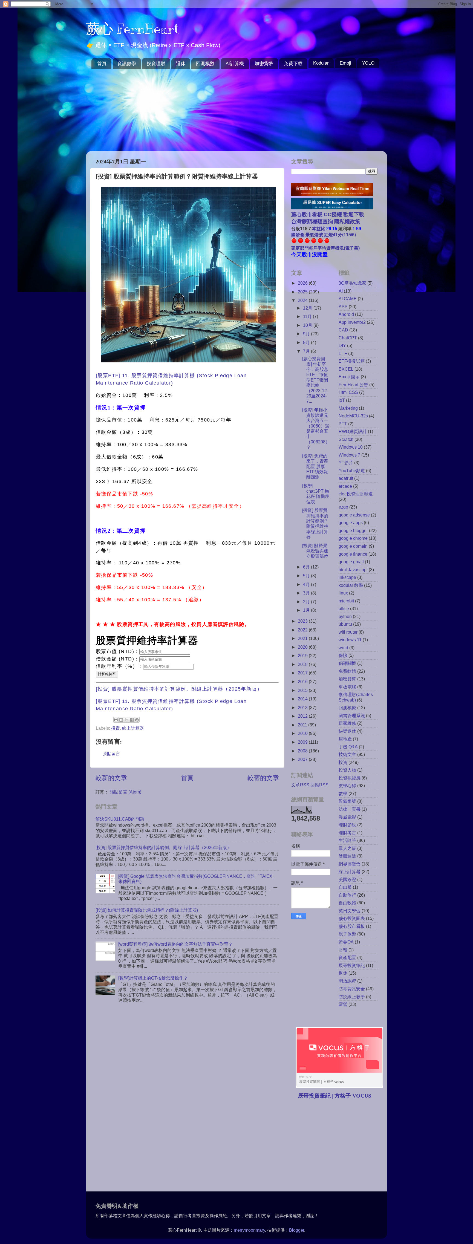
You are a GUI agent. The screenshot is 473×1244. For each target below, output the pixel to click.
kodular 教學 (351, 585)
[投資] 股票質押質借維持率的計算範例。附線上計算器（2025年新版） (179, 689)
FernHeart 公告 (353, 384)
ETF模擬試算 (352, 361)
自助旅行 (347, 895)
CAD (343, 329)
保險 (343, 655)
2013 (303, 707)
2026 (303, 283)
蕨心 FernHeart (132, 28)
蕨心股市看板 (352, 926)
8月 (307, 342)
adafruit (346, 478)
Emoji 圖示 (349, 376)
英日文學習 (349, 910)
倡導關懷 (347, 663)
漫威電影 (347, 817)
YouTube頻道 (352, 470)
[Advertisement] (236, 110)
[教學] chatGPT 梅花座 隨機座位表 (315, 493)
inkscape (347, 577)
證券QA (346, 941)
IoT (342, 400)
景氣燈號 (347, 801)
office (344, 608)
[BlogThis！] (121, 720)
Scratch (346, 439)
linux (343, 592)
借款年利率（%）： (119, 666)
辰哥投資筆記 (352, 965)
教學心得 (347, 785)
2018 (303, 664)
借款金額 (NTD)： (117, 659)
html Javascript (353, 569)
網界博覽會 (349, 863)
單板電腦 (347, 686)
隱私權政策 (346, 221)
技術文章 (347, 754)
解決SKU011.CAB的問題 (120, 818)
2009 (303, 742)
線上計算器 (133, 728)
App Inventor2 (352, 322)
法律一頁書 (349, 809)
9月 (307, 333)
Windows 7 (349, 454)
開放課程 (347, 981)
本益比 (318, 228)
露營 (343, 1004)
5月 (307, 575)
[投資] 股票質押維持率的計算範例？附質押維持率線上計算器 (315, 523)
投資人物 (347, 769)
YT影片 (346, 462)
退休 (180, 63)
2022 (303, 629)
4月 (307, 584)
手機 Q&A (348, 746)
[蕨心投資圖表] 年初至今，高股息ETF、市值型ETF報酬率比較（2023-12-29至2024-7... (315, 380)
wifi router (348, 632)
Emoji (345, 63)
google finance (353, 554)
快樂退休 (347, 731)
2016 (303, 681)
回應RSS (319, 784)
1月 (307, 610)
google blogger (353, 530)
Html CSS (348, 392)
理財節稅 (347, 824)
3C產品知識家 (352, 283)
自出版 (345, 887)
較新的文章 (111, 777)
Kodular (321, 63)
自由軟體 (347, 902)
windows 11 (350, 639)
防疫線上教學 (352, 996)
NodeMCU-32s (353, 415)
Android (346, 314)
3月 (307, 592)
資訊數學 (126, 63)
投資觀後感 (349, 777)
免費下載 (293, 63)
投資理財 (156, 63)
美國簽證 (347, 879)
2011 (303, 724)
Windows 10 (351, 447)
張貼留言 (111, 753)
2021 (303, 638)
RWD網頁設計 (353, 431)
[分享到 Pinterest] (137, 720)
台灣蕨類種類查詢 (312, 221)
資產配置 (347, 957)
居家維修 (347, 723)
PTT (343, 423)
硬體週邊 (347, 855)
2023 (303, 621)
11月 (308, 316)
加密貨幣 (264, 63)
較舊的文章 (263, 777)
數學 (343, 793)
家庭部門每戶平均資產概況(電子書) (325, 248)
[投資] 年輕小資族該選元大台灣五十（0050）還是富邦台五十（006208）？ (316, 428)
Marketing (348, 408)
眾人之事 (347, 848)
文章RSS (300, 784)
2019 (303, 655)
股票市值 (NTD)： (117, 651)
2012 (303, 716)
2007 (303, 759)
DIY (342, 345)
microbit (346, 600)
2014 (303, 698)
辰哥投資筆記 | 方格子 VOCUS (334, 1096)
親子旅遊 (347, 933)
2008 (303, 750)
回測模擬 (205, 63)
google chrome (353, 538)
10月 (308, 325)
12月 (308, 307)
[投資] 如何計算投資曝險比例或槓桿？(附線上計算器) (147, 910)
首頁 (101, 63)
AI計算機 (235, 63)
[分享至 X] (126, 720)
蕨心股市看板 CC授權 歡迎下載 (327, 214)
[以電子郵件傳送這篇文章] (116, 720)
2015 (303, 690)
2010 (303, 733)
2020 (303, 647)
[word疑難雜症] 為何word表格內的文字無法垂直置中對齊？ (175, 944)
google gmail (351, 561)
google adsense (354, 514)
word (343, 647)
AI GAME (348, 298)
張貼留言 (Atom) (125, 791)
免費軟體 (347, 671)
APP (343, 306)
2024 (303, 300)
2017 (303, 672)
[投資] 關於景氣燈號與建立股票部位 (315, 551)
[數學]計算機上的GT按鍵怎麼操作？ (153, 977)
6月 (307, 566)
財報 (343, 949)
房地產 (345, 738)
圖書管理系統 (352, 715)
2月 (307, 601)
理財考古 (347, 832)
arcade (345, 486)
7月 (307, 351)
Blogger (296, 1230)
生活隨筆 (347, 840)
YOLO (368, 63)
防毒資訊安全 (352, 988)
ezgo (343, 506)
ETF (343, 353)
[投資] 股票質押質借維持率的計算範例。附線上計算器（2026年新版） (163, 847)
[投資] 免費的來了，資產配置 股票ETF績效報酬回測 (315, 466)
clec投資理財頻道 (356, 493)
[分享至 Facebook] (131, 720)
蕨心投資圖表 (352, 918)
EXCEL (346, 368)
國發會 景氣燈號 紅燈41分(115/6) (323, 234)
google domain (353, 546)
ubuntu (345, 624)
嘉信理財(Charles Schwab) (356, 697)
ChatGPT (348, 337)
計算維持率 (107, 674)
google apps (351, 522)
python (345, 616)
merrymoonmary (249, 1230)
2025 (303, 291)
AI (341, 290)
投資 (115, 728)
